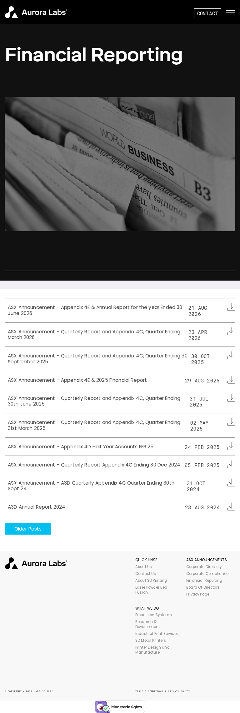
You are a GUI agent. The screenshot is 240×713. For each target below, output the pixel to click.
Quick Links (146, 559)
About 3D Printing (151, 580)
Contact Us (145, 573)
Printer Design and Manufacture (152, 650)
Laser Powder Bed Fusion (151, 590)
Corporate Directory (204, 566)
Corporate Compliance (207, 573)
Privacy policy (179, 691)
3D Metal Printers (150, 640)
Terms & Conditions (149, 691)
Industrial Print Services (157, 633)
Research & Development (147, 624)
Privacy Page (197, 594)
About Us (143, 566)
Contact (207, 13)
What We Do (147, 608)
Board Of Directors (203, 587)
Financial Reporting (204, 580)
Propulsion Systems (153, 614)
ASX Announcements (206, 559)
